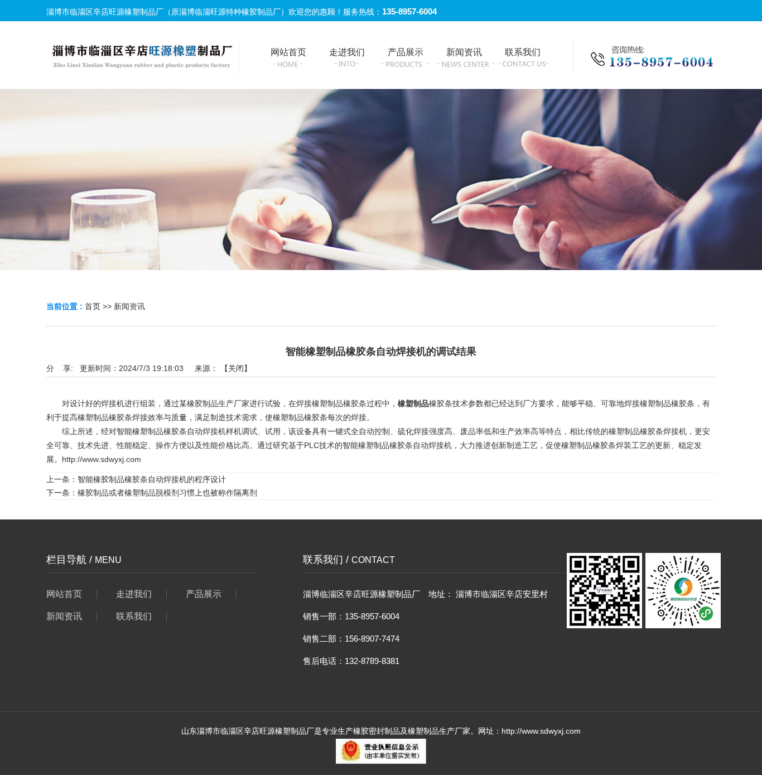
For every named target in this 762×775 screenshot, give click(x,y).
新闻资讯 (129, 306)
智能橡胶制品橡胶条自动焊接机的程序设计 (152, 479)
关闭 (236, 368)
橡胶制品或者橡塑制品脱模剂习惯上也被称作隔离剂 (167, 492)
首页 (92, 306)
